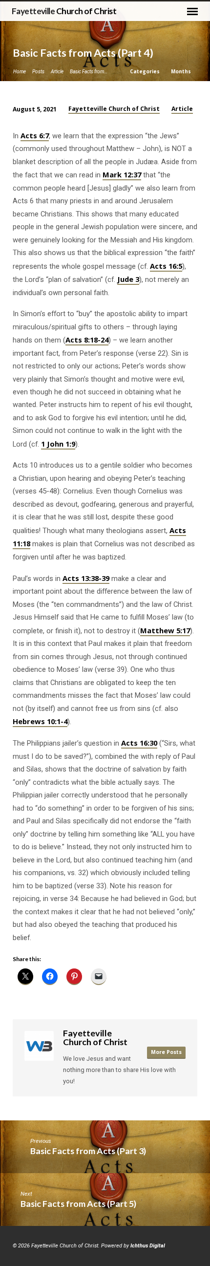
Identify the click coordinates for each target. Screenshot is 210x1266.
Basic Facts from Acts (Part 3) (88, 1150)
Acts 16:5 (166, 266)
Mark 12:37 (122, 174)
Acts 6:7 (35, 135)
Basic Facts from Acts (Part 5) (78, 1203)
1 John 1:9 (58, 444)
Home (19, 71)
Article (57, 71)
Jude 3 (128, 279)
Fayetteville (64, 11)
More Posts (166, 1052)
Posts (38, 71)
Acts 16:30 (139, 743)
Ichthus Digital (147, 1246)
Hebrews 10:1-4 (40, 721)
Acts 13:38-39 (86, 578)
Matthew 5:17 (165, 630)
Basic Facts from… (88, 71)
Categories (145, 71)
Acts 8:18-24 (86, 339)
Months (181, 71)
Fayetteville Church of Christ (114, 109)
